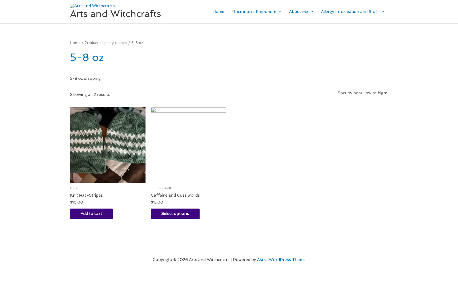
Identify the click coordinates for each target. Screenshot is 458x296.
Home (218, 11)
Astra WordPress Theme (281, 259)
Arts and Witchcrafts (115, 13)
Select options (175, 213)
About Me (298, 11)
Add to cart (91, 213)
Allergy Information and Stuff (350, 11)
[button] (278, 11)
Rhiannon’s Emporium (254, 11)
